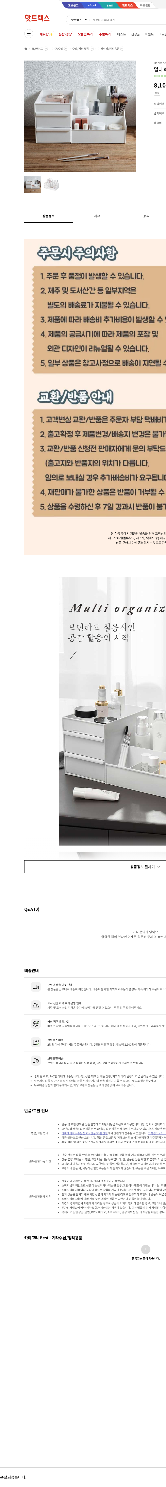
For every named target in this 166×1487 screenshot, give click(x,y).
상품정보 (48, 215)
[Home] (26, 48)
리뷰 (97, 215)
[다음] (136, 118)
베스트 (121, 34)
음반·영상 (65, 34)
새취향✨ (46, 34)
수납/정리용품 (80, 49)
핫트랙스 (76, 20)
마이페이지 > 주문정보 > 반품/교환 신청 (85, 1133)
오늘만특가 (85, 34)
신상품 (135, 34)
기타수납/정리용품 (109, 49)
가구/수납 (57, 49)
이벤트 (149, 34)
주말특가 (105, 34)
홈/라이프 (37, 49)
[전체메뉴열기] (28, 33)
